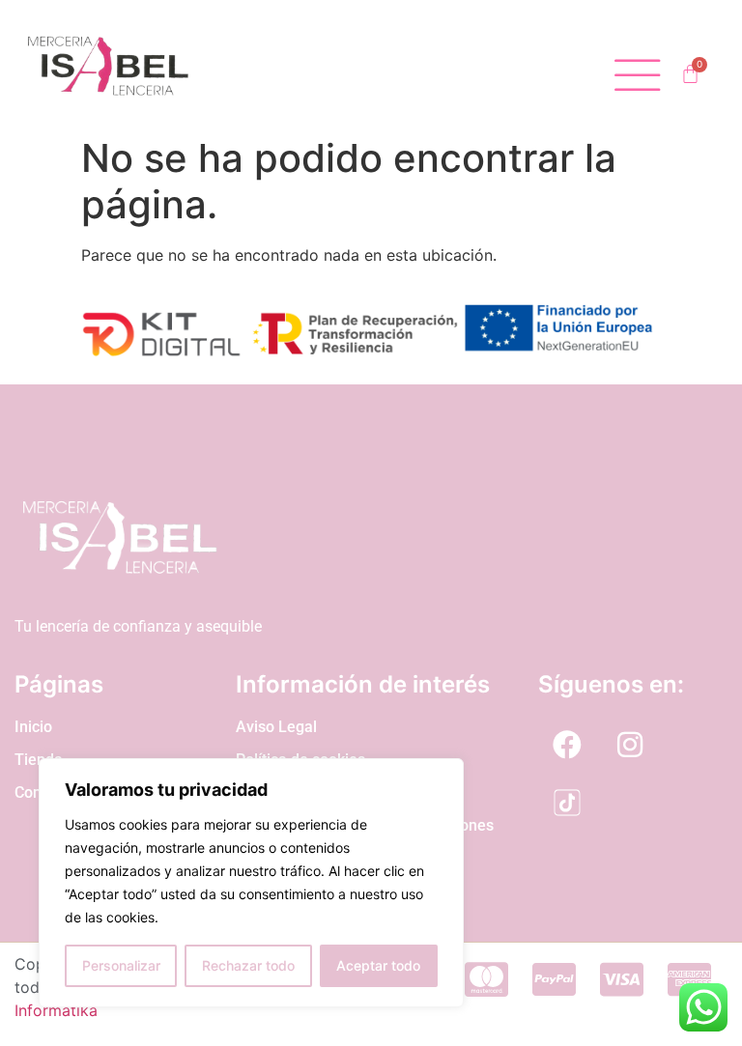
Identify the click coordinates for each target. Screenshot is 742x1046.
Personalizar (121, 965)
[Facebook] (567, 745)
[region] (251, 882)
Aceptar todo (378, 965)
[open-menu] (638, 76)
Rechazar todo (248, 965)
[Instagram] (630, 745)
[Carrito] (690, 74)
